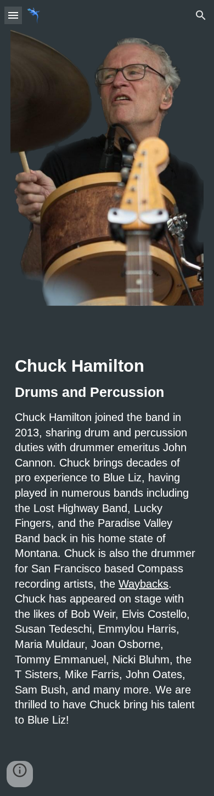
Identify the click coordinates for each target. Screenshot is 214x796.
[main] (107, 550)
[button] (13, 15)
